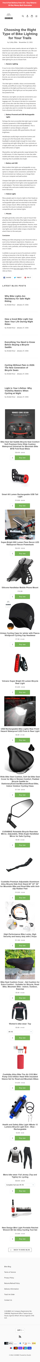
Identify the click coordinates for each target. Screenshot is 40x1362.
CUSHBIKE (16, 1355)
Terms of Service (10, 1272)
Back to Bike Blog (21, 1250)
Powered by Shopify (25, 1355)
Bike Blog (7, 1266)
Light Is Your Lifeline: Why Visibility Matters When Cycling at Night (18, 390)
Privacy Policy (9, 1278)
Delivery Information (11, 1289)
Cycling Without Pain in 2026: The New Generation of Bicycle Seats (20, 367)
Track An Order (9, 1294)
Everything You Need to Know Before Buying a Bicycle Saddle (20, 344)
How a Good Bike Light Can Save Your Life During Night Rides (19, 321)
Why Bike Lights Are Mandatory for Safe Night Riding (17, 298)
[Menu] (36, 16)
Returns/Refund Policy (12, 1283)
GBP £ (19, 1330)
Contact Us (8, 1300)
